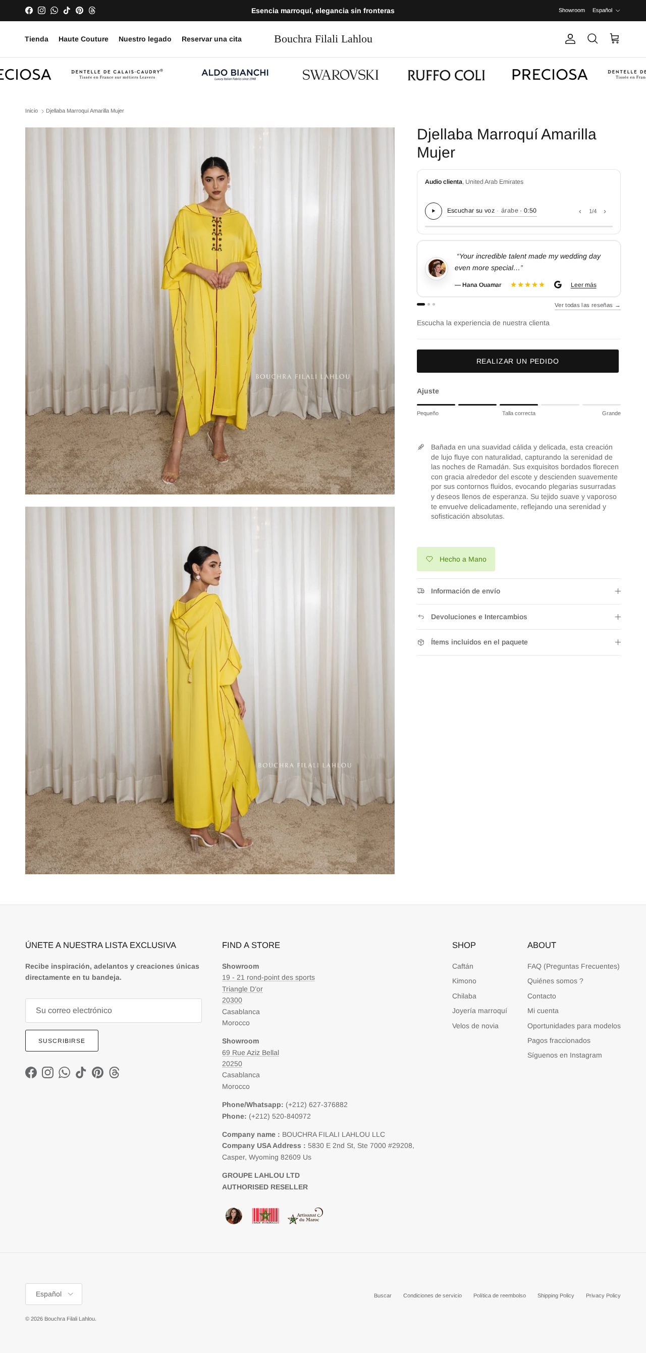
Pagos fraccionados (558, 1040)
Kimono (464, 981)
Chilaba (464, 996)
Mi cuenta (543, 1011)
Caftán (462, 966)
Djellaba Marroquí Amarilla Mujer (85, 111)
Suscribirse (61, 1040)
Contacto (541, 996)
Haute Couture (84, 39)
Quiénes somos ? (555, 981)
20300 (232, 1000)
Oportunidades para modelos (574, 1026)
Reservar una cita (212, 39)
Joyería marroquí (479, 1011)
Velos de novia (475, 1026)
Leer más (583, 284)
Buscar (383, 1295)
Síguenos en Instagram (564, 1055)
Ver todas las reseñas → (588, 305)
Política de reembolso (499, 1295)
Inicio (31, 111)
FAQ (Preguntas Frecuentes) (573, 966)
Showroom (572, 10)
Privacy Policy (603, 1295)
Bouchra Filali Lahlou (69, 1319)
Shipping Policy (555, 1295)
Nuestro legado (145, 39)
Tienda (36, 39)
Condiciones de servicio (432, 1295)
